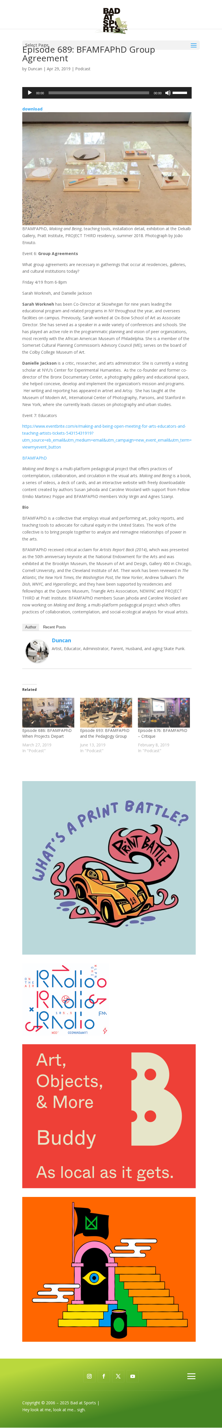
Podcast (82, 68)
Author (30, 627)
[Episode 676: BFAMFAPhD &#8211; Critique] (164, 713)
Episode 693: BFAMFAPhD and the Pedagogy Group (105, 733)
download (32, 109)
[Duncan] (37, 659)
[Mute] (168, 93)
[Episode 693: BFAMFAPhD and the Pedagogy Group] (106, 713)
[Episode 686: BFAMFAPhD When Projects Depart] (48, 713)
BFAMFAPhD (34, 458)
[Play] (30, 93)
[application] (107, 93)
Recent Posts (54, 627)
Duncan (35, 68)
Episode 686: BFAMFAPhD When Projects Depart (47, 733)
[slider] (181, 92)
